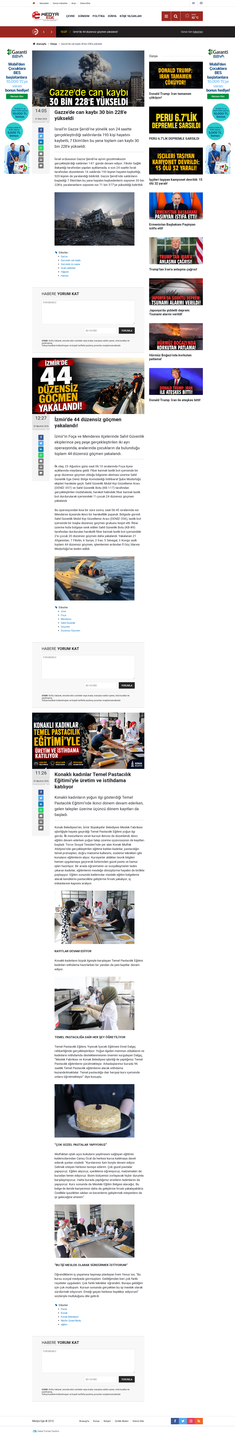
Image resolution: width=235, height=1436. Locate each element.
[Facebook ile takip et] (175, 1421)
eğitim (64, 1324)
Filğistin (65, 271)
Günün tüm (192, 31)
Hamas (64, 275)
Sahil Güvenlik (68, 622)
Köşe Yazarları (131, 16)
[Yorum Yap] (40, 165)
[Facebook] (40, 130)
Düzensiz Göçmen (70, 630)
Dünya (112, 16)
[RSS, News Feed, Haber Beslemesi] (199, 1421)
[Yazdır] (40, 159)
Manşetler (44, 3)
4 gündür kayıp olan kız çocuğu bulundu (94, 31)
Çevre (70, 16)
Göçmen (65, 626)
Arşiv (73, 3)
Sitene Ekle (85, 3)
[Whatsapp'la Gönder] (40, 147)
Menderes (66, 619)
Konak (64, 1313)
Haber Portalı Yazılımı (48, 1431)
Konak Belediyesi (69, 1316)
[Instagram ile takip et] (191, 1421)
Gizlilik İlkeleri (122, 1421)
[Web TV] (193, 3)
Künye (96, 1421)
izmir (63, 611)
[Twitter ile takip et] (183, 1421)
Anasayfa (84, 1421)
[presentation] (44, 32)
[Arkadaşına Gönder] (40, 153)
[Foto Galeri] (201, 3)
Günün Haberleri (60, 3)
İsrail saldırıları (68, 268)
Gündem (83, 16)
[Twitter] (40, 136)
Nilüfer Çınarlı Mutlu (71, 1320)
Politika (99, 16)
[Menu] (166, 16)
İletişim (107, 1421)
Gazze (64, 256)
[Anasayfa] (34, 3)
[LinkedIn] (40, 142)
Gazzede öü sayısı (70, 264)
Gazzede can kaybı (71, 260)
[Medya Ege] (46, 15)
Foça (63, 615)
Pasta (64, 1309)
